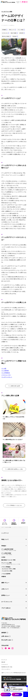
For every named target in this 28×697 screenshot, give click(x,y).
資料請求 (3, 632)
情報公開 (3, 662)
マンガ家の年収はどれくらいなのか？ (13, 439)
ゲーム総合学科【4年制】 (7, 549)
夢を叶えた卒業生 (5, 36)
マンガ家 (3, 368)
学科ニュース (11, 29)
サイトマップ (4, 659)
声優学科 (3, 576)
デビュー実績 (20, 29)
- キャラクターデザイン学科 (8, 569)
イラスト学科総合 (5, 567)
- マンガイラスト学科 (6, 571)
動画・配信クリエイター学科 (8, 560)
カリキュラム (5, 33)
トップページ (5, 533)
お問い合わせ (5, 636)
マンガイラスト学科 (6, 11)
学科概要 (4, 29)
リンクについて (4, 664)
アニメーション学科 (6, 563)
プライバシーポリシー (5, 669)
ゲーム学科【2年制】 (6, 553)
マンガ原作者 (5, 370)
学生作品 (14, 36)
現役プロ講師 (13, 33)
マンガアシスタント (6, 377)
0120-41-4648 (7, 626)
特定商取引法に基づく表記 (6, 667)
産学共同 (21, 33)
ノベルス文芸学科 (5, 573)
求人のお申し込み (6, 640)
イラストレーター (6, 375)
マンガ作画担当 (5, 373)
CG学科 (3, 557)
